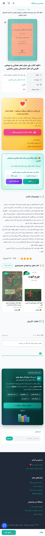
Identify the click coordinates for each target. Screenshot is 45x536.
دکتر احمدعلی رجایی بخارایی (17, 80)
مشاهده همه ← (7, 266)
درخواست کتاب (37, 486)
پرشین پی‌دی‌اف (37, 3)
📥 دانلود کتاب (8, 532)
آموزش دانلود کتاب (36, 507)
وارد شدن (5, 335)
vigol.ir (22, 411)
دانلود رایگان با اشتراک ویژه (34, 468)
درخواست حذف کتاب (35, 490)
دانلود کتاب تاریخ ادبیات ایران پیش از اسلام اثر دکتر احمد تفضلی (13, 305)
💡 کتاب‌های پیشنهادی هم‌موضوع (28, 265)
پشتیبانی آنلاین (37, 514)
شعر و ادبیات (21, 9)
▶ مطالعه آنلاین (14, 181)
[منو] (4, 3)
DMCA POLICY (37, 494)
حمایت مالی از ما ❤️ (36, 465)
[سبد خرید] (8, 3)
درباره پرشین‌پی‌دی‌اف (35, 482)
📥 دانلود (31, 181)
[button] (5, 22)
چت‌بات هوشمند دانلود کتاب (33, 510)
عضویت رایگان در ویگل (24, 405)
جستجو (9, 438)
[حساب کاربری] (13, 3)
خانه (28, 9)
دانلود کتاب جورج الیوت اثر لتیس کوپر (34, 304)
